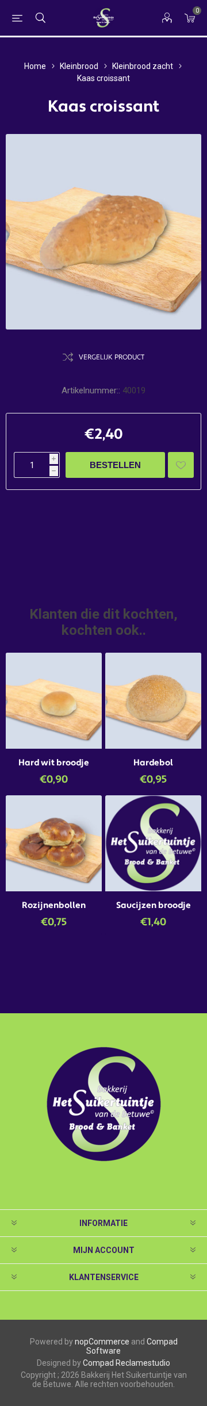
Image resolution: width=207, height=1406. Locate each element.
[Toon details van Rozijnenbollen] (54, 843)
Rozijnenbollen (54, 905)
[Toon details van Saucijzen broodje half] (153, 843)
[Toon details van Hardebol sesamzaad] (153, 701)
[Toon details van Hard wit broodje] (54, 701)
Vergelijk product (111, 357)
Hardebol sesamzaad (153, 768)
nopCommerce (102, 1341)
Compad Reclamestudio (126, 1362)
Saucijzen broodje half (153, 911)
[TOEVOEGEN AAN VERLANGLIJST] (181, 465)
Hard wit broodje (53, 762)
